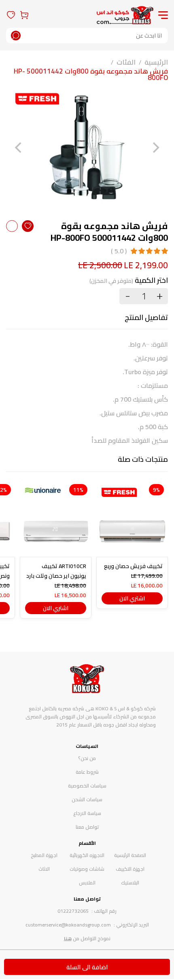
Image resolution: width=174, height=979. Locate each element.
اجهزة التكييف (130, 869)
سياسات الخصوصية (87, 785)
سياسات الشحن (87, 799)
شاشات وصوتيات (87, 869)
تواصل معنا (87, 827)
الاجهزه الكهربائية (87, 855)
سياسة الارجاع (87, 813)
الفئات (126, 62)
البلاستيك (130, 882)
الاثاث (44, 869)
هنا (68, 938)
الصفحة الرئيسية (130, 855)
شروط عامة (87, 772)
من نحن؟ (87, 758)
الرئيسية (156, 62)
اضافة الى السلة (87, 967)
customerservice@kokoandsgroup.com (68, 924)
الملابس (87, 882)
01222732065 (73, 911)
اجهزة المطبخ (44, 855)
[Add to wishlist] (28, 226)
